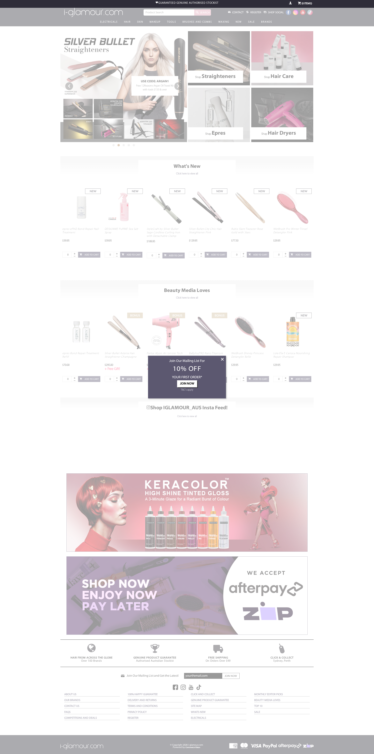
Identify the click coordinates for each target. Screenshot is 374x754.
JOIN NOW (187, 383)
